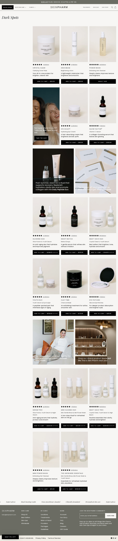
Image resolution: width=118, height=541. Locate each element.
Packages (44, 526)
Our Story (63, 517)
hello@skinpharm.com (9, 515)
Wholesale (25, 523)
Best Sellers (25, 517)
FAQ (61, 520)
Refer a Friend (46, 520)
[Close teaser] (18, 535)
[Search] (112, 7)
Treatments (45, 517)
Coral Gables (57, 2)
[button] (21, 7)
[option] (59, 2)
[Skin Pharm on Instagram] (113, 538)
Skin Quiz (24, 520)
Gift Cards (64, 529)
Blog (61, 523)
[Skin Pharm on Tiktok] (115, 538)
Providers (44, 523)
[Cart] (115, 7)
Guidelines (44, 529)
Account (63, 514)
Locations (44, 514)
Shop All (24, 514)
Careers (63, 526)
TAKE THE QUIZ (41, 138)
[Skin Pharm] (59, 7)
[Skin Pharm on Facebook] (111, 538)
